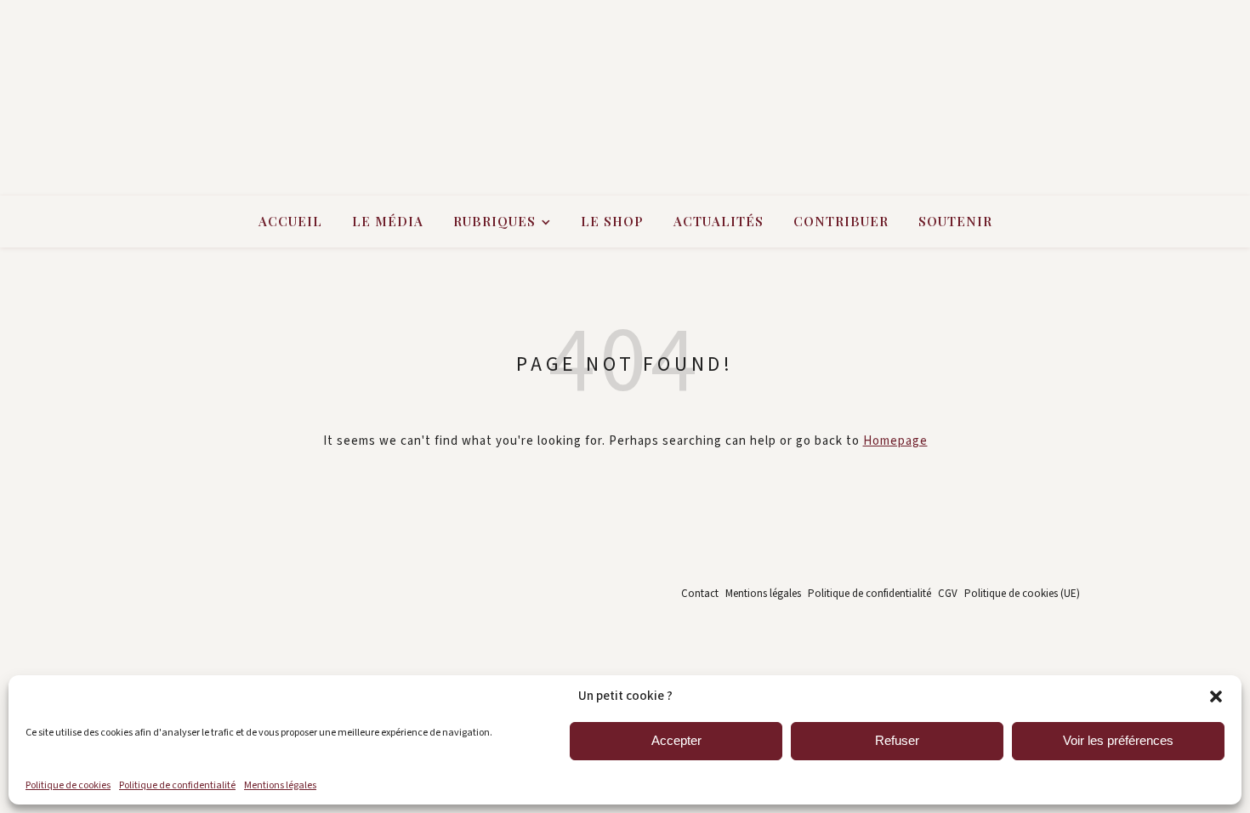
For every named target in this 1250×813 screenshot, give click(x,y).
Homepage (895, 441)
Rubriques (494, 221)
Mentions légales (280, 785)
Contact (700, 593)
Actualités (718, 221)
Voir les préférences (1118, 740)
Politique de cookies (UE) (1022, 593)
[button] (1215, 696)
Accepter (676, 740)
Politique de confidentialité (177, 785)
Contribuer (841, 221)
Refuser (897, 740)
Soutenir (955, 221)
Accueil (290, 221)
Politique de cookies (68, 785)
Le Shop (612, 221)
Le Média (387, 221)
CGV (947, 593)
